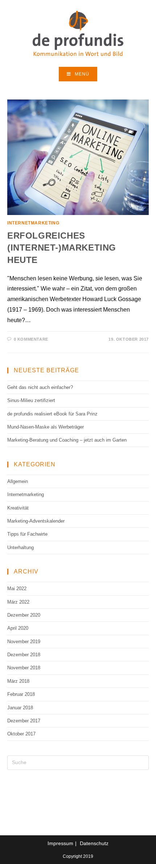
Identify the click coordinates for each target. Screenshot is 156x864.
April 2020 (17, 628)
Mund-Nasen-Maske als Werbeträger (45, 427)
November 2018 (23, 667)
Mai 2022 (16, 588)
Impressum (60, 843)
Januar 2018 (20, 707)
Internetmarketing (33, 223)
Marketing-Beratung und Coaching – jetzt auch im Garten (67, 440)
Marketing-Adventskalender (36, 521)
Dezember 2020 (23, 615)
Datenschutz (94, 843)
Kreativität (18, 508)
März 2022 (18, 602)
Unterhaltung (20, 547)
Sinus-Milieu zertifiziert (31, 400)
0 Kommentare (31, 339)
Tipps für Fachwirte (27, 534)
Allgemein (17, 481)
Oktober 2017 (21, 734)
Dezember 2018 (23, 654)
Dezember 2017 (23, 720)
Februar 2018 (21, 694)
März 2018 (18, 681)
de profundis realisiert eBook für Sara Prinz (52, 414)
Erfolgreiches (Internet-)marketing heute (61, 248)
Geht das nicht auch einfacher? (40, 387)
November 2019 (23, 641)
